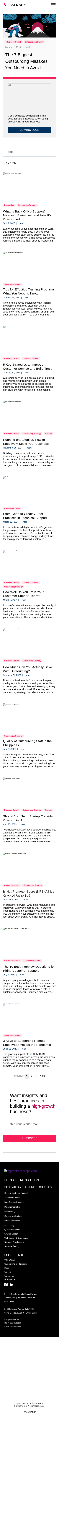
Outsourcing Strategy (34, 42)
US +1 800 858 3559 (12, 1323)
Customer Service (30, 358)
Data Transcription (12, 1207)
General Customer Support (16, 1193)
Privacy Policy (29, 1412)
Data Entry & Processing (15, 1202)
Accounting (9, 1226)
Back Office (9, 205)
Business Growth (14, 42)
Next (42, 1076)
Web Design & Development (16, 1238)
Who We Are (9, 1260)
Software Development (14, 1242)
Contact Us (9, 1276)
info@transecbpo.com (13, 1319)
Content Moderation (12, 1216)
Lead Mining (9, 1212)
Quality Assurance (12, 1230)
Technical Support (12, 1198)
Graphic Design (11, 1234)
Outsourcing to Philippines (15, 1264)
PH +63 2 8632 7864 (12, 1326)
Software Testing (11, 1246)
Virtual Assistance (12, 1221)
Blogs (6, 1268)
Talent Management (12, 284)
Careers (7, 1272)
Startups (48, 434)
